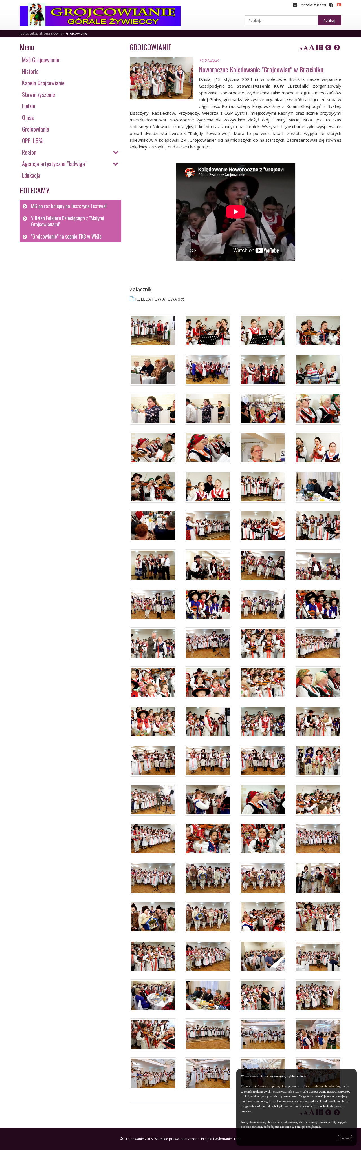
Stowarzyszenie (38, 94)
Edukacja (31, 175)
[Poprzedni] (328, 47)
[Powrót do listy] (319, 47)
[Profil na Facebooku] (331, 5)
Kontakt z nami (311, 5)
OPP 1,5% (32, 140)
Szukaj (329, 20)
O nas (28, 117)
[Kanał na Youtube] (339, 5)
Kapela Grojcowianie (43, 83)
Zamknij (345, 1138)
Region (29, 152)
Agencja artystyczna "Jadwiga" (54, 163)
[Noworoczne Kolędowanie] (153, 330)
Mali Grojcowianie (40, 59)
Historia (30, 71)
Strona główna (50, 33)
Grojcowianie (76, 33)
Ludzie (28, 106)
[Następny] (337, 47)
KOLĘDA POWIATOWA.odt (159, 299)
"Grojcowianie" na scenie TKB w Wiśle (66, 236)
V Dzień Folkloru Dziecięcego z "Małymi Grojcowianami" (67, 221)
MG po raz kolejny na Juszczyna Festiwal (69, 206)
